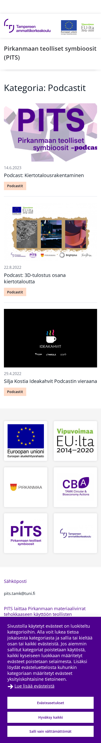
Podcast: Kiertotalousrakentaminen (44, 175)
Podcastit (15, 185)
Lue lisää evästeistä (34, 686)
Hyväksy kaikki (50, 717)
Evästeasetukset (50, 702)
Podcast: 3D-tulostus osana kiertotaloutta (35, 278)
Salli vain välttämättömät (50, 731)
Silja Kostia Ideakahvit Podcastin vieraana (50, 381)
